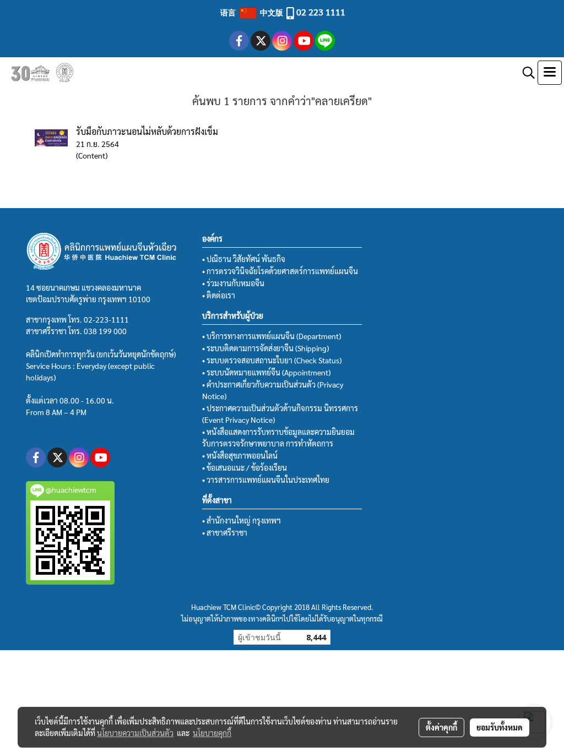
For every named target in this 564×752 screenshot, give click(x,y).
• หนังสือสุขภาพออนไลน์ (240, 455)
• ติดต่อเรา (218, 295)
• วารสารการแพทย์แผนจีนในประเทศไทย (265, 479)
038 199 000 (105, 331)
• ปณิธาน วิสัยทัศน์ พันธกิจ (243, 259)
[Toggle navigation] (550, 73)
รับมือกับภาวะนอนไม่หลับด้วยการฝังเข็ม (147, 131)
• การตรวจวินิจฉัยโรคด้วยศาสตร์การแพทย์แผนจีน (280, 271)
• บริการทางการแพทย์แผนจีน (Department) (271, 336)
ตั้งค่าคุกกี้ (441, 727)
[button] (525, 73)
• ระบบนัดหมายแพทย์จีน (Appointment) (266, 372)
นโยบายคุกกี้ (212, 733)
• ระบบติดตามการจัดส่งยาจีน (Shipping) (265, 348)
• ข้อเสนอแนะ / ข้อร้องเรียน (244, 467)
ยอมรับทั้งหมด (499, 727)
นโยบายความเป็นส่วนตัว (135, 733)
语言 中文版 (252, 12)
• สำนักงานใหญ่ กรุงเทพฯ (241, 520)
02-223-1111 (106, 319)
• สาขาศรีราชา (224, 532)
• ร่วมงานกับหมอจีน (233, 283)
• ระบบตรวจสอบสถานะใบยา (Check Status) (271, 360)
